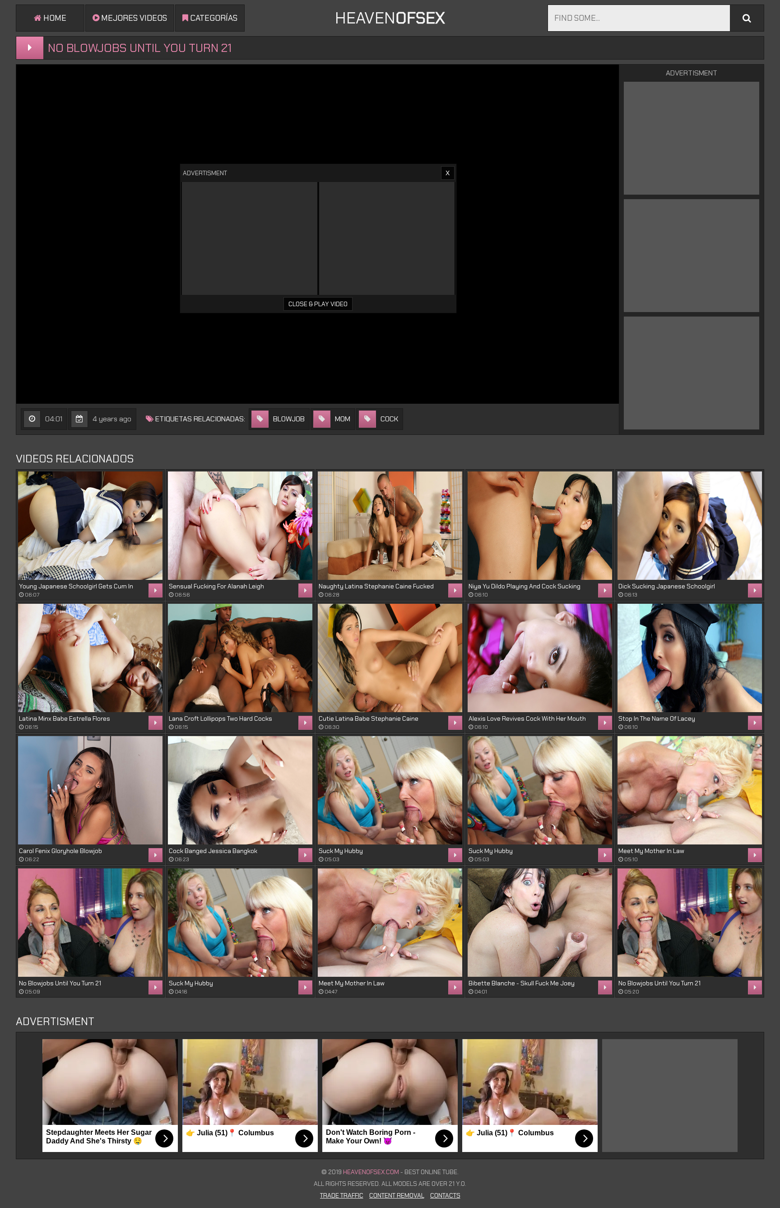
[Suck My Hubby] (390, 790)
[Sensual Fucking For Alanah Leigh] (240, 525)
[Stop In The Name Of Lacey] (690, 658)
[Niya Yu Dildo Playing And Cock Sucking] (540, 525)
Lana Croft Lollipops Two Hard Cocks (220, 718)
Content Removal (396, 1195)
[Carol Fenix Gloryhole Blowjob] (90, 790)
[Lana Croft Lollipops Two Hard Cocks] (240, 658)
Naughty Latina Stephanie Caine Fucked (376, 586)
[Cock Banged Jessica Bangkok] (240, 790)
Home (54, 18)
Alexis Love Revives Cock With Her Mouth (527, 718)
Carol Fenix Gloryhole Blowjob (60, 851)
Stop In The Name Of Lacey (656, 718)
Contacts (445, 1195)
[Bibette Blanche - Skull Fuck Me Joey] (540, 922)
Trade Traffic (341, 1195)
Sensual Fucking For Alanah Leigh (216, 586)
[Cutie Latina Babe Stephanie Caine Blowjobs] (390, 658)
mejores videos (133, 18)
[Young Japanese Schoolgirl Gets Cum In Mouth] (90, 525)
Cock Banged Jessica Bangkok (213, 851)
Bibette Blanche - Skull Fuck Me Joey (522, 983)
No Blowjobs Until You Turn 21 (60, 983)
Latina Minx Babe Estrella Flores (64, 718)
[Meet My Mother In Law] (690, 790)
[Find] (747, 18)
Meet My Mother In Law (651, 851)
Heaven (390, 17)
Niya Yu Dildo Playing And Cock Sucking (524, 586)
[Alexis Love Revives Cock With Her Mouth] (540, 658)
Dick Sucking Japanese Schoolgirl (666, 586)
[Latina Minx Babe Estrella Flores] (90, 658)
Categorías (212, 18)
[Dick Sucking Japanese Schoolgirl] (690, 525)
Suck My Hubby (341, 851)
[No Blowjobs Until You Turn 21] (90, 922)
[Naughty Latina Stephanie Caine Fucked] (390, 525)
